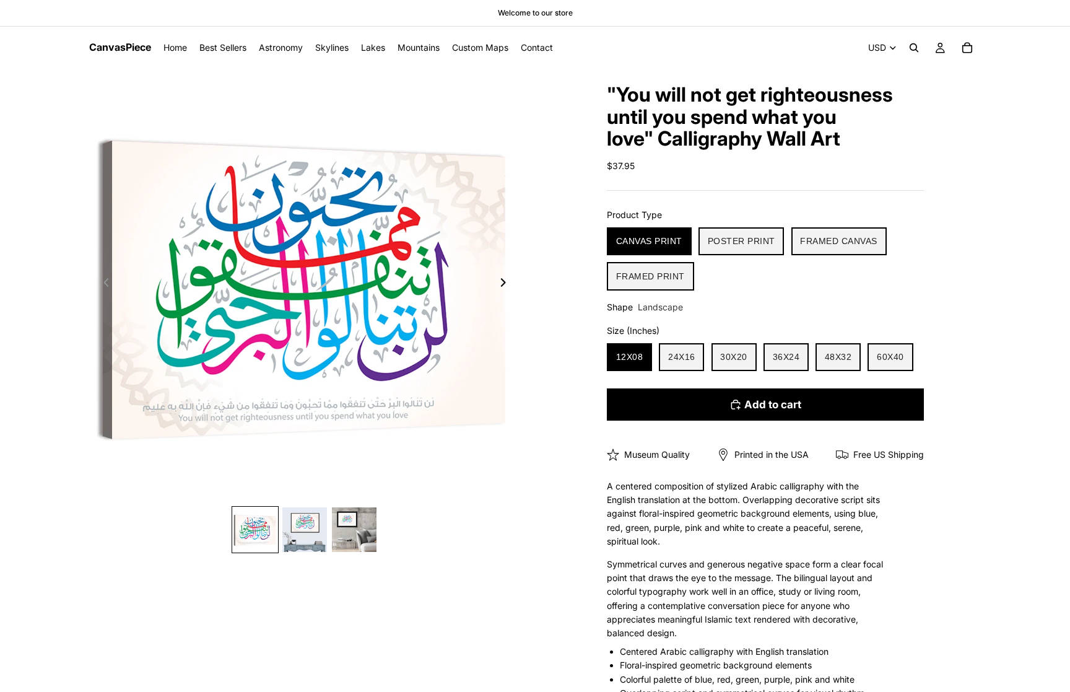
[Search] (914, 47)
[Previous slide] (102, 284)
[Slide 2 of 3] (304, 529)
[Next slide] (506, 284)
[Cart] (967, 47)
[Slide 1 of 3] (255, 529)
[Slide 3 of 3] (354, 529)
